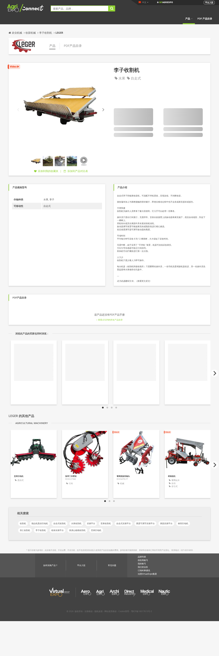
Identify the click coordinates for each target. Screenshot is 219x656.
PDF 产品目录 (204, 18)
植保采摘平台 (57, 530)
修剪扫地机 (183, 523)
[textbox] (79, 8)
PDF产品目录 (73, 46)
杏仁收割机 (25, 530)
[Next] (103, 110)
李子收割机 (41, 530)
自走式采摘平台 (123, 523)
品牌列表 (142, 556)
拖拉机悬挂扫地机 (39, 523)
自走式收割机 (59, 523)
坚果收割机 (106, 523)
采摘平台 (91, 523)
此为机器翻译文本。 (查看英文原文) (133, 281)
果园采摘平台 (166, 523)
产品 (187, 18)
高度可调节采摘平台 (145, 523)
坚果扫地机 (96, 530)
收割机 (23, 523)
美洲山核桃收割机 (77, 530)
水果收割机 (76, 523)
